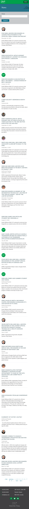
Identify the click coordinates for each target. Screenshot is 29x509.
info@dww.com (5, 494)
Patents (3, 351)
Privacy (3, 60)
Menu (25, 1)
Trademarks (4, 441)
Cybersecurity (5, 103)
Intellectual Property (6, 171)
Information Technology (7, 198)
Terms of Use (12, 506)
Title (3, 14)
